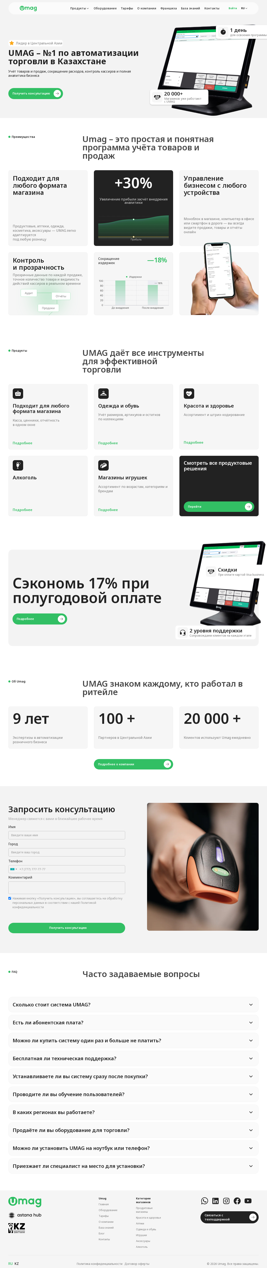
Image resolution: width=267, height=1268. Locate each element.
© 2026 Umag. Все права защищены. (233, 1264)
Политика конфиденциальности (99, 1264)
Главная (104, 1204)
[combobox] (13, 869)
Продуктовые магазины (144, 1210)
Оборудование (105, 8)
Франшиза (168, 8)
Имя (11, 827)
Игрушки (141, 1235)
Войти (233, 8)
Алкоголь (142, 1247)
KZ (16, 1263)
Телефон (15, 861)
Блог (102, 1233)
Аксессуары (143, 1241)
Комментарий (20, 877)
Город (13, 844)
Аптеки (140, 1223)
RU (10, 1263)
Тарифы (127, 8)
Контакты (212, 8)
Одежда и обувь (146, 1229)
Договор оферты (137, 1264)
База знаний (190, 8)
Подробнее (22, 443)
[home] (28, 8)
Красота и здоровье (148, 1217)
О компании (146, 8)
